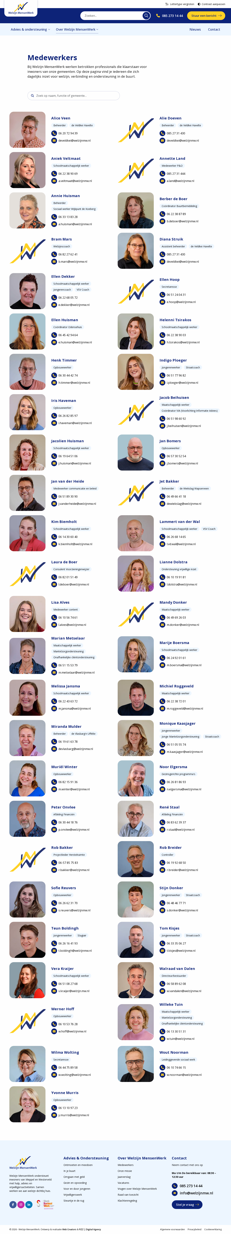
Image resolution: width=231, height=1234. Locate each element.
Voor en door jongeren (77, 1188)
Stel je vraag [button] (185, 1205)
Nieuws (195, 29)
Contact (214, 29)
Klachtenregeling (127, 1200)
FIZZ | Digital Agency (90, 1229)
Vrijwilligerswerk (73, 1194)
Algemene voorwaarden (172, 1229)
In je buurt (69, 1171)
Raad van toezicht (128, 1194)
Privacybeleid (194, 1229)
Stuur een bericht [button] (204, 16)
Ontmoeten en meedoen (78, 1165)
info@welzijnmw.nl (196, 1193)
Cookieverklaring (213, 1229)
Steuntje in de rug (74, 1200)
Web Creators (69, 1229)
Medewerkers (126, 1165)
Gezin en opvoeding (75, 1182)
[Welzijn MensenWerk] (20, 8)
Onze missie (125, 1171)
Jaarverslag (124, 1177)
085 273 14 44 (191, 1185)
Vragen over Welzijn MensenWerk (137, 1188)
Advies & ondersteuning (29, 29)
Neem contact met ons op (187, 1165)
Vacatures (123, 1182)
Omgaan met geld (74, 1177)
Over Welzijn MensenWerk (75, 29)
